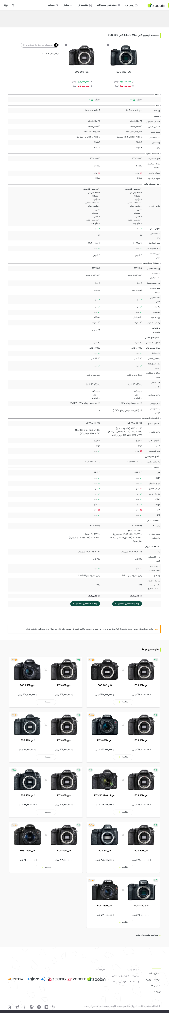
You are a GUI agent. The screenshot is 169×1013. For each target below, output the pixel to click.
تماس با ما (156, 985)
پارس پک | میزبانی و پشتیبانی (125, 975)
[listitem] (123, 682)
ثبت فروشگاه (155, 974)
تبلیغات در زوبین (153, 979)
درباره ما (157, 991)
